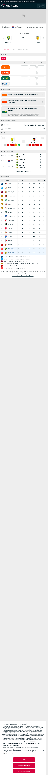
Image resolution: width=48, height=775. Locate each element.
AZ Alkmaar (11, 184)
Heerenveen (11, 216)
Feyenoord (11, 196)
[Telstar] (6, 232)
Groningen (11, 200)
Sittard (10, 212)
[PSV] (6, 188)
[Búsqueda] (39, 6)
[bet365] (5, 78)
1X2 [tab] (3, 59)
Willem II (11, 245)
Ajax (9, 204)
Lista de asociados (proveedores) (13, 754)
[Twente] (6, 228)
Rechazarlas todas (24, 765)
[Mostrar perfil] (9, 38)
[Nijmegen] (6, 224)
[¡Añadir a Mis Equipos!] (3, 38)
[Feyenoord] (6, 196)
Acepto (24, 759)
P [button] (29, 180)
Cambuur (38, 42)
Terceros (32, 741)
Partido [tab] (6, 49)
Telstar (10, 232)
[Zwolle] (6, 236)
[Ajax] (6, 204)
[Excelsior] (6, 220)
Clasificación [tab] (23, 49)
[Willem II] (6, 245)
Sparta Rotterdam (12, 208)
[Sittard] (6, 212)
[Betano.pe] (5, 73)
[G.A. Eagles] (6, 192)
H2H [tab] (13, 49)
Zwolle (10, 236)
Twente (10, 228)
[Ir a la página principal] (11, 6)
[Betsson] (5, 67)
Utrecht (10, 241)
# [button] (1, 180)
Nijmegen (11, 224)
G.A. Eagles (11, 192)
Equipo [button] (7, 180)
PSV (9, 188)
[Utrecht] (6, 241)
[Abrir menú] (43, 6)
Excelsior (11, 220)
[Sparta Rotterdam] (6, 208)
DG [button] (39, 180)
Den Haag (8, 42)
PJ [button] (18, 180)
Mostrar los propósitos (24, 771)
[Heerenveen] (6, 216)
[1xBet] (5, 84)
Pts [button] (44, 180)
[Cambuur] (6, 253)
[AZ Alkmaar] (6, 184)
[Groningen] (6, 200)
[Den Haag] (6, 249)
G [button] (22, 180)
